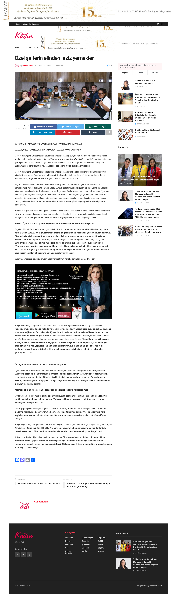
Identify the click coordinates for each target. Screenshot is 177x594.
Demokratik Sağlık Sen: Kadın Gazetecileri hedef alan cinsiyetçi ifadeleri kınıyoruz (148, 229)
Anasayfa (19, 48)
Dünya (67, 541)
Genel (67, 548)
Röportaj (101, 538)
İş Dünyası (86, 544)
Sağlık (100, 541)
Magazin (85, 548)
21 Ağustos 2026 (127, 183)
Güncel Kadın (27, 66)
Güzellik (85, 541)
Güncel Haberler (34, 48)
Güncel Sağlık (87, 538)
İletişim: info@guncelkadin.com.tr (27, 24)
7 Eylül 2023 (42, 66)
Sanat (100, 544)
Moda (84, 551)
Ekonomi (69, 544)
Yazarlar (101, 551)
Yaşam (101, 548)
